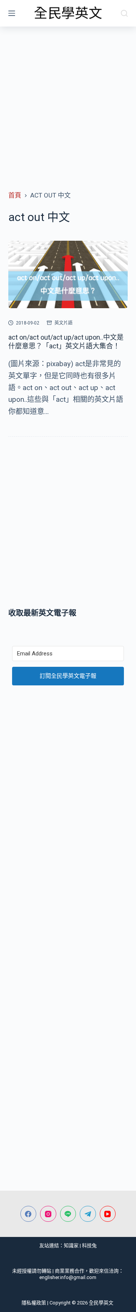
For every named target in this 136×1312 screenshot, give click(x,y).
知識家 (71, 1245)
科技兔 (89, 1245)
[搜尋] (124, 13)
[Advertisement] (68, 98)
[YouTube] (108, 1214)
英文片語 (63, 323)
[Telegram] (88, 1214)
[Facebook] (28, 1214)
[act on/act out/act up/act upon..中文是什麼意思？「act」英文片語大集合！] (68, 274)
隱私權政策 (34, 1303)
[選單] (11, 13)
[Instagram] (48, 1214)
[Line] (68, 1214)
